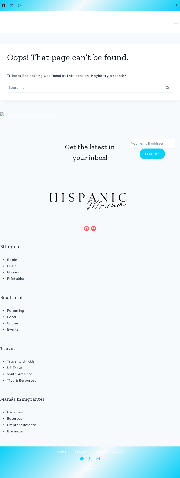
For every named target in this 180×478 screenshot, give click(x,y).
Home (62, 451)
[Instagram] (19, 5)
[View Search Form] (177, 5)
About (80, 451)
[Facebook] (3, 5)
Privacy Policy (108, 451)
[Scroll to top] (169, 461)
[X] (11, 5)
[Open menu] (176, 22)
